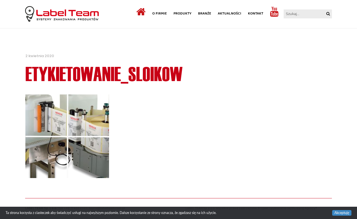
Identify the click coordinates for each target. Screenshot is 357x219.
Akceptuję (341, 213)
